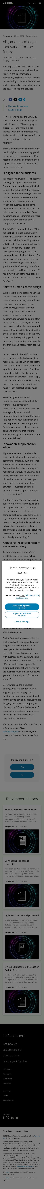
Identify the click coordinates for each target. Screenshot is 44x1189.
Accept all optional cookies (22, 606)
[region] (22, 594)
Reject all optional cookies (22, 614)
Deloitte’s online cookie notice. (27, 596)
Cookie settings (22, 621)
